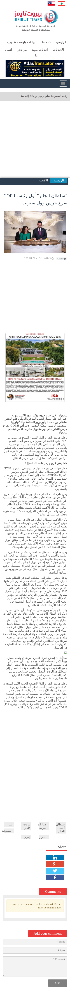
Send (57, 983)
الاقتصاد (43, 180)
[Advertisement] (35, 139)
